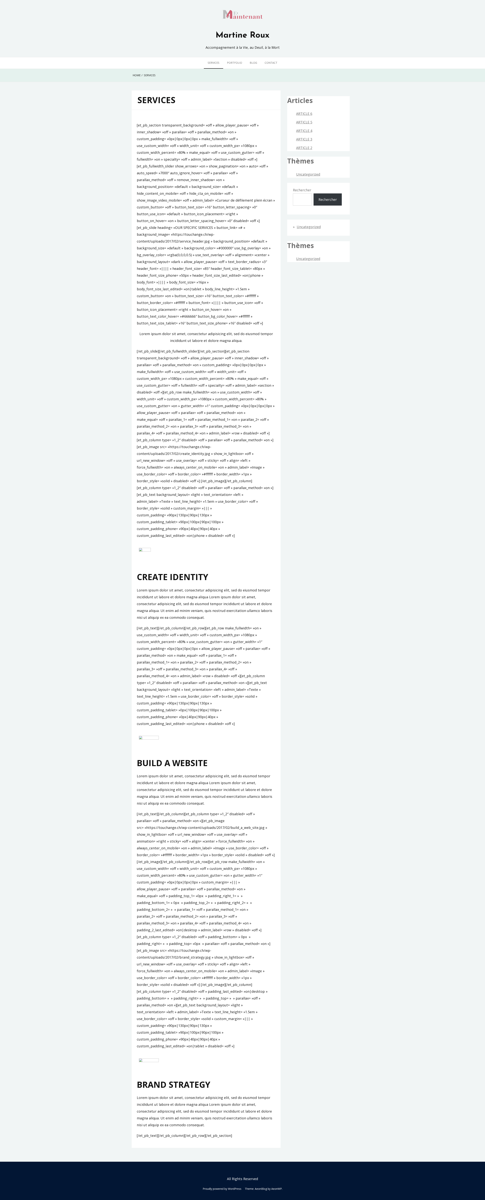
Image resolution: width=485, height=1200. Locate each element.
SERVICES (213, 62)
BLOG (253, 62)
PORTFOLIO (234, 62)
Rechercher (302, 190)
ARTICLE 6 (304, 113)
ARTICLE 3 (304, 139)
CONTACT (271, 62)
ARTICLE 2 (304, 147)
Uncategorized (308, 174)
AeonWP (276, 1189)
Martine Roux (242, 35)
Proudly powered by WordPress (222, 1189)
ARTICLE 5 (304, 122)
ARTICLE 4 (304, 130)
